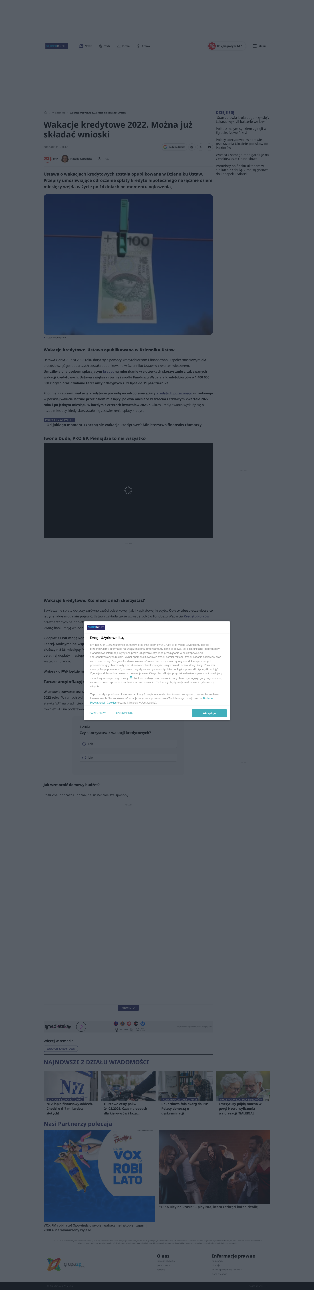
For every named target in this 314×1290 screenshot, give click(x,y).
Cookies (112, 702)
